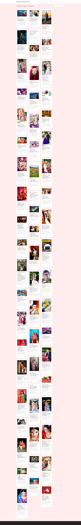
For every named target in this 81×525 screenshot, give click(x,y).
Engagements (34, 30)
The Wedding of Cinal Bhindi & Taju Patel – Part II (46, 337)
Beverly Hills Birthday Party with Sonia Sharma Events (22, 300)
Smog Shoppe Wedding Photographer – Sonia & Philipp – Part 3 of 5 (21, 227)
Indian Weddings (19, 17)
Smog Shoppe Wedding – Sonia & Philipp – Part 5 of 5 (34, 215)
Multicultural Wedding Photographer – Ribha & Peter (20, 349)
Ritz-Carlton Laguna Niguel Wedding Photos (21, 19)
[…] (48, 33)
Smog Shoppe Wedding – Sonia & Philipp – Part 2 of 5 (34, 235)
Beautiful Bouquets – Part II (34, 83)
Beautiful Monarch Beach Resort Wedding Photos (34, 131)
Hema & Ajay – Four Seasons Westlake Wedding (22, 146)
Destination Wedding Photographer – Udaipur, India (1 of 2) (34, 466)
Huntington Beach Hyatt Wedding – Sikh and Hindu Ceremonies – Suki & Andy (21, 407)
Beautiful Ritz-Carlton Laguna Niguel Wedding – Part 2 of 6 (21, 204)
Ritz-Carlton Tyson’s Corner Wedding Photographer (45, 78)
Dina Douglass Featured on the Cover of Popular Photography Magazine (46, 257)
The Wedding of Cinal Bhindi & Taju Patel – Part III (21, 329)
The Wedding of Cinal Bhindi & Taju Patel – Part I (34, 346)
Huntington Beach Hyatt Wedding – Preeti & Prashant (21, 98)
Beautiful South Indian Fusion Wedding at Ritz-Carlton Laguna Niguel (34, 290)
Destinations (31, 30)
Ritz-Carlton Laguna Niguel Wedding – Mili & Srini (33, 103)
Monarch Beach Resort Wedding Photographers (33, 387)
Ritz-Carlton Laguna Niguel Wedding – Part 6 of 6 (34, 151)
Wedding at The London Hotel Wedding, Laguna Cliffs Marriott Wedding (46, 316)
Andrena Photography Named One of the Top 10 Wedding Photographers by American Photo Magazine (21, 277)
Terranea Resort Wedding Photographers (46, 27)
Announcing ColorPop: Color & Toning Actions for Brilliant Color (34, 195)
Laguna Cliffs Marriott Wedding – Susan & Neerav (21, 125)
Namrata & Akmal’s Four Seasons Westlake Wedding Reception (46, 365)
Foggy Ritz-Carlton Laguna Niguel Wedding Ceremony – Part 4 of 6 (46, 177)
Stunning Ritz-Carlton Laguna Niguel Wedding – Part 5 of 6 (21, 175)
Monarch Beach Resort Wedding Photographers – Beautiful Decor (33, 55)
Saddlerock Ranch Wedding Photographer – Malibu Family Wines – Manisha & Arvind (21, 508)
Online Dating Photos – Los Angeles (33, 33)
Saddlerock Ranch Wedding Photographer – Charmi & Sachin (21, 478)
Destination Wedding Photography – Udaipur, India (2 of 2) (21, 456)
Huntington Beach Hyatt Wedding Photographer (34, 19)
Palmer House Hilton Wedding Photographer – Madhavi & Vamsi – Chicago (46, 498)
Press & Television (48, 253)
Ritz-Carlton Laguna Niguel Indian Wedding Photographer (21, 48)
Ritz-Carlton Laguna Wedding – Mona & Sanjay (34, 374)
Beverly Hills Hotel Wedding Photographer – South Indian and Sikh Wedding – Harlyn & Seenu (46, 444)
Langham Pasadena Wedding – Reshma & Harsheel (46, 414)
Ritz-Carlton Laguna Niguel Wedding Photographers (20, 77)
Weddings (34, 17)
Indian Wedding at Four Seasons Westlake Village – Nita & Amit (34, 445)
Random (35, 31)
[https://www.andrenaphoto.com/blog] (22, 1)
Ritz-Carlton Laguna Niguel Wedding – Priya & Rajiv (46, 99)
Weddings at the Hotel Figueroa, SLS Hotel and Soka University (34, 318)
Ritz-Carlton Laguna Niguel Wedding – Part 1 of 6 (46, 198)
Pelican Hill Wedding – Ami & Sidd (46, 286)
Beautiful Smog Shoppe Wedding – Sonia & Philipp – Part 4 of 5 (46, 227)
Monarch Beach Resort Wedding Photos (21, 427)
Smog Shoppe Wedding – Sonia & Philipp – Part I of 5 (21, 248)
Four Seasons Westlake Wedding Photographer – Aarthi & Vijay (46, 386)
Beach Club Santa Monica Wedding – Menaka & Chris (34, 487)
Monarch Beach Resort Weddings (34, 263)
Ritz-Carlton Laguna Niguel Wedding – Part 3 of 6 (34, 181)
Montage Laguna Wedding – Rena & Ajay (46, 148)
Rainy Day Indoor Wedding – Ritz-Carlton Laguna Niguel (46, 120)
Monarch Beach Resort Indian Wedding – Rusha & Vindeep (46, 49)
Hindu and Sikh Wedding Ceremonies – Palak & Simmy (21, 378)
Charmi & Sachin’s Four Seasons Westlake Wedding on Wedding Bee (34, 416)
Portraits (33, 31)
